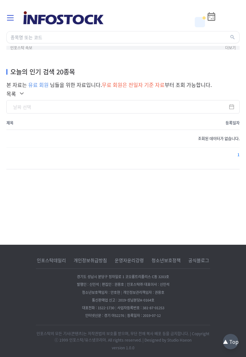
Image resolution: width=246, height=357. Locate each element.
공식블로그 (198, 260)
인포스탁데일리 (51, 260)
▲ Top (231, 341)
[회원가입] (234, 22)
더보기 (230, 48)
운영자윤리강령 (129, 260)
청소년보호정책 (166, 260)
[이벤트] (200, 22)
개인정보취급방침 (90, 260)
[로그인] (223, 22)
